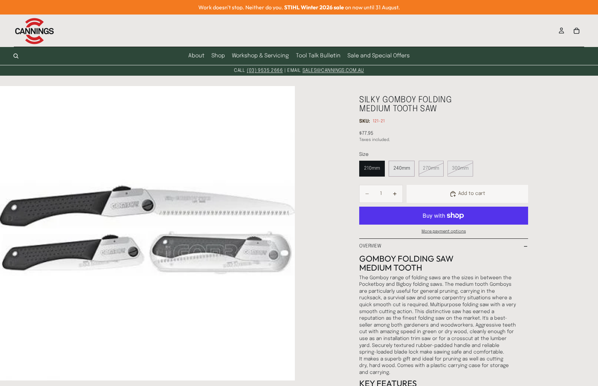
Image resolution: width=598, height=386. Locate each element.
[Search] (16, 56)
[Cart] (576, 30)
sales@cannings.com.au (333, 70)
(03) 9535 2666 (265, 70)
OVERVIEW (370, 246)
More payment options (444, 231)
